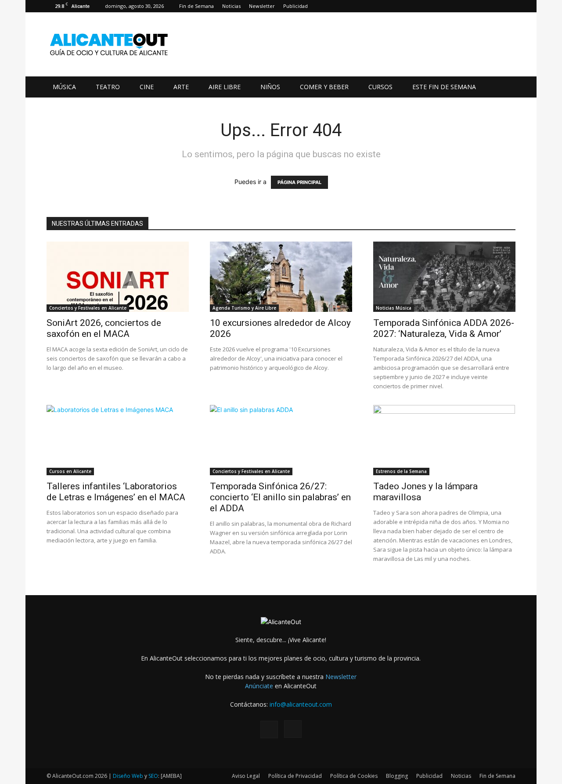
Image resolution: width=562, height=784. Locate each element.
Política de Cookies (354, 776)
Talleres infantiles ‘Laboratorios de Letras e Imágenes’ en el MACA (116, 491)
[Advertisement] (355, 44)
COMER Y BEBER (324, 87)
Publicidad (295, 6)
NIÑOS (270, 87)
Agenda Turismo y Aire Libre (244, 308)
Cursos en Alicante (70, 471)
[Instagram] (508, 6)
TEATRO (108, 87)
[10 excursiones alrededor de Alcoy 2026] (281, 277)
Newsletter (262, 6)
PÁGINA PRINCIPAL (299, 182)
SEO (153, 776)
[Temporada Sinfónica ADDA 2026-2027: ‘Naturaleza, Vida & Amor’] (444, 277)
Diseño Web (128, 776)
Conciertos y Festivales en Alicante (87, 308)
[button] (504, 87)
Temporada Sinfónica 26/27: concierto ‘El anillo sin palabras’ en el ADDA (280, 497)
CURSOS (380, 87)
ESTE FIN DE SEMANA (444, 87)
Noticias (231, 6)
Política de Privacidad (295, 776)
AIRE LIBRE (225, 87)
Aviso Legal (246, 776)
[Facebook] (494, 6)
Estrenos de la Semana (401, 471)
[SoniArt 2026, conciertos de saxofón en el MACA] (118, 277)
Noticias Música (393, 308)
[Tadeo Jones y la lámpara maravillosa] (444, 440)
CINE (147, 87)
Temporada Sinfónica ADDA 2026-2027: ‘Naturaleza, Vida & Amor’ (443, 328)
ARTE (181, 87)
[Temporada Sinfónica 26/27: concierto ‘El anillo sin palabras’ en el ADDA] (281, 440)
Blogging (397, 776)
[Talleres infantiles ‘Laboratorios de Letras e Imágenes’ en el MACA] (118, 440)
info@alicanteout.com (301, 704)
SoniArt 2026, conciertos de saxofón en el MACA (104, 328)
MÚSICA (64, 87)
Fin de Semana (196, 6)
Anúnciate (259, 686)
